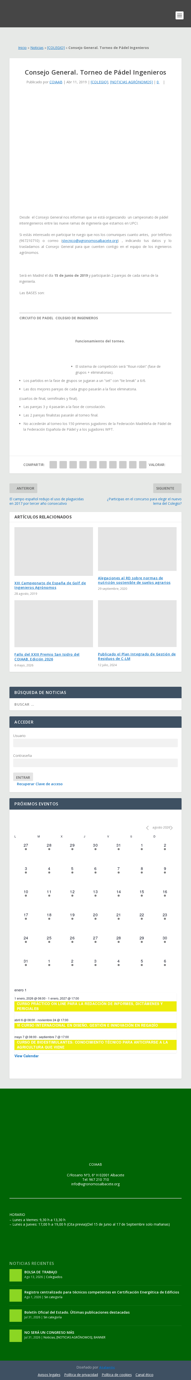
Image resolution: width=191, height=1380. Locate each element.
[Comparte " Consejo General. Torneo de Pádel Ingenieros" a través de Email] (133, 465)
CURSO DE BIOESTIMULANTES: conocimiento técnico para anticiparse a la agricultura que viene (92, 1045)
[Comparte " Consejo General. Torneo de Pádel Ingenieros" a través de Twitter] (63, 465)
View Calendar (26, 1055)
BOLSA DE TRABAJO (40, 1272)
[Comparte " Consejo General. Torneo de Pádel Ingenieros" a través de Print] (143, 465)
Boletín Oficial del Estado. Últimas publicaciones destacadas (77, 1312)
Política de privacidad (81, 1374)
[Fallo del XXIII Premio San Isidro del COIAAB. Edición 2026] (53, 623)
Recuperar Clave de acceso (40, 784)
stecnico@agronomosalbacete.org (90, 240)
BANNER (99, 1337)
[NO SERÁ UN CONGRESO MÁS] (15, 1336)
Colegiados (54, 1277)
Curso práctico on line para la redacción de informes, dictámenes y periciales (90, 1006)
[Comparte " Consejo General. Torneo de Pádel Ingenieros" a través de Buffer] (113, 465)
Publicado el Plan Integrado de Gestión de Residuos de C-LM (137, 656)
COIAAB (55, 82)
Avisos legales (49, 1374)
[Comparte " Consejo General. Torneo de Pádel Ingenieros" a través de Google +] (73, 465)
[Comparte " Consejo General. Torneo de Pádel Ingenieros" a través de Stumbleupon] (123, 465)
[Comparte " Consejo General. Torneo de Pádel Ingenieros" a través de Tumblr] (83, 465)
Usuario (19, 735)
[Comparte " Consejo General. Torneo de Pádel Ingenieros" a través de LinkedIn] (103, 465)
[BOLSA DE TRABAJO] (15, 1275)
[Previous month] (147, 828)
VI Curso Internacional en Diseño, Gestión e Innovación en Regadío (87, 1025)
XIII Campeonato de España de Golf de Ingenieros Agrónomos (50, 585)
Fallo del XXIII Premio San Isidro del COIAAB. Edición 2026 (47, 656)
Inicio (22, 47)
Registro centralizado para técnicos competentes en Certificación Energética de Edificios (101, 1292)
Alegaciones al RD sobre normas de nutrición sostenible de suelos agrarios (134, 580)
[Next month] (171, 828)
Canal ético (144, 1374)
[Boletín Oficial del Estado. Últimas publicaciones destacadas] (15, 1315)
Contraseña (22, 755)
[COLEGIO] (56, 47)
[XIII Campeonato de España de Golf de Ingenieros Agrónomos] (53, 551)
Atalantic (107, 1367)
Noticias (37, 47)
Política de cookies (117, 1374)
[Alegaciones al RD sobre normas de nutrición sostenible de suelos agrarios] (137, 549)
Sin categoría (53, 1297)
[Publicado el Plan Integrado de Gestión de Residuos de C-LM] (137, 623)
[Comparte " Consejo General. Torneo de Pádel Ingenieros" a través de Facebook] (53, 465)
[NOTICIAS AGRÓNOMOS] (131, 82)
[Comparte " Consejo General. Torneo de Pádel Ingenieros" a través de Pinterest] (93, 465)
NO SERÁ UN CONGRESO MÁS (49, 1332)
